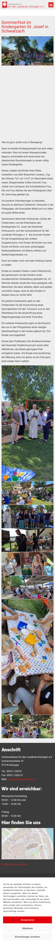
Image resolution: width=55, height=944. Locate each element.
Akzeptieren (27, 919)
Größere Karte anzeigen (14, 864)
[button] (50, 4)
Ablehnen (27, 928)
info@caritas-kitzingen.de (21, 779)
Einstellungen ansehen (27, 936)
